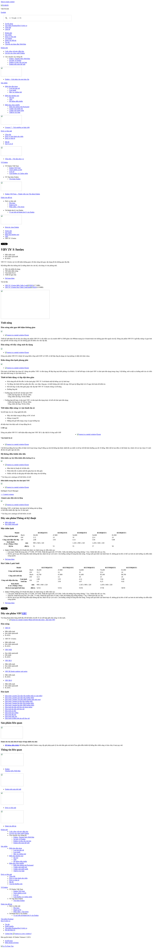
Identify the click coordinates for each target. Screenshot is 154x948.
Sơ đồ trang (9, 941)
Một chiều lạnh (10, 522)
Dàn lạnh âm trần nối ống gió (14, 709)
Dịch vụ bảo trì (10, 138)
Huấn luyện (13, 205)
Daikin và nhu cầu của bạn (18, 62)
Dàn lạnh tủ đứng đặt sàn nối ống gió (17, 718)
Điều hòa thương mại (12, 96)
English (3, 12)
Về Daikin (8, 38)
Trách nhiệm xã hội (15, 170)
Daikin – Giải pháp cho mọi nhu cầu (17, 79)
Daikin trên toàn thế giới (17, 64)
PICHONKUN (10, 930)
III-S (8, 660)
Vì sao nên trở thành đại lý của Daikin (21, 212)
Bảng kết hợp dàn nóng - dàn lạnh (42, 620)
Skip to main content (7, 2)
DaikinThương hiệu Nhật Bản (12, 770)
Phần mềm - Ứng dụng (16, 207)
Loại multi (12, 90)
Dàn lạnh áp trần (10, 711)
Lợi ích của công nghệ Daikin (15, 53)
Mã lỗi (7, 142)
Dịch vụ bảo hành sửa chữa (14, 136)
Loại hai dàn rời (14, 88)
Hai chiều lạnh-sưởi (11, 524)
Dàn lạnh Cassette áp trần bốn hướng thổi (18, 701)
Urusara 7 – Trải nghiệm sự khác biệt (17, 127)
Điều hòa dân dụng (11, 86)
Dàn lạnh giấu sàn (11, 716)
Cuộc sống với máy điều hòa (14, 51)
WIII (8, 650)
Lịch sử (11, 171)
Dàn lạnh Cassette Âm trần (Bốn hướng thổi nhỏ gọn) (23, 699)
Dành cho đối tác (10, 40)
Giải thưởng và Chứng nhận (18, 173)
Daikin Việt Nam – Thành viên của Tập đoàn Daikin (22, 194)
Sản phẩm (8, 35)
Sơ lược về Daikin (15, 60)
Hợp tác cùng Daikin (12, 227)
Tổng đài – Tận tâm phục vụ (14, 159)
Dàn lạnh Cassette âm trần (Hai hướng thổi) (19, 703)
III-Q (8, 680)
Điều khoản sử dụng (12, 943)
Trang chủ (8, 231)
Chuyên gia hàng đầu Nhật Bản (15, 44)
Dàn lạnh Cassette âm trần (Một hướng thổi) (19, 705)
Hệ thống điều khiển (16, 101)
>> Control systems (7, 494)
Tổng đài (8, 27)
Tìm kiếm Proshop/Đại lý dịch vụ (16, 25)
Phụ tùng (12, 203)
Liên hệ (7, 29)
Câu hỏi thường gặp (15, 884)
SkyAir (11, 97)
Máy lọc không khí (15, 92)
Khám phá (8, 33)
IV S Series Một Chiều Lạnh (16, 285)
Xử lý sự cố (9, 144)
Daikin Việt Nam (15, 168)
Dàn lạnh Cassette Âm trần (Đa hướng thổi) (19, 698)
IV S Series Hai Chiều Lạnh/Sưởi (18, 287)
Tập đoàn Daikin (14, 179)
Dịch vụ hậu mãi (10, 37)
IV (7, 628)
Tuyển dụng (9, 24)
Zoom (27, 335)
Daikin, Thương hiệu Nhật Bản (19, 59)
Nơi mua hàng (9, 278)
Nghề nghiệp (9, 926)
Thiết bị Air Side (14, 112)
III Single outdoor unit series (16, 671)
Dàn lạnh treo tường (11, 713)
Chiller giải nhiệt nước (16, 110)
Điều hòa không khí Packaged (19, 107)
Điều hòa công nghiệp (12, 105)
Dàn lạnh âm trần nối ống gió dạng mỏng (18, 707)
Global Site (9, 934)
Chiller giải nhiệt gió (16, 109)
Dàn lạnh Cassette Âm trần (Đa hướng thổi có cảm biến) (23, 696)
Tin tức (7, 42)
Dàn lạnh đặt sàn (10, 714)
